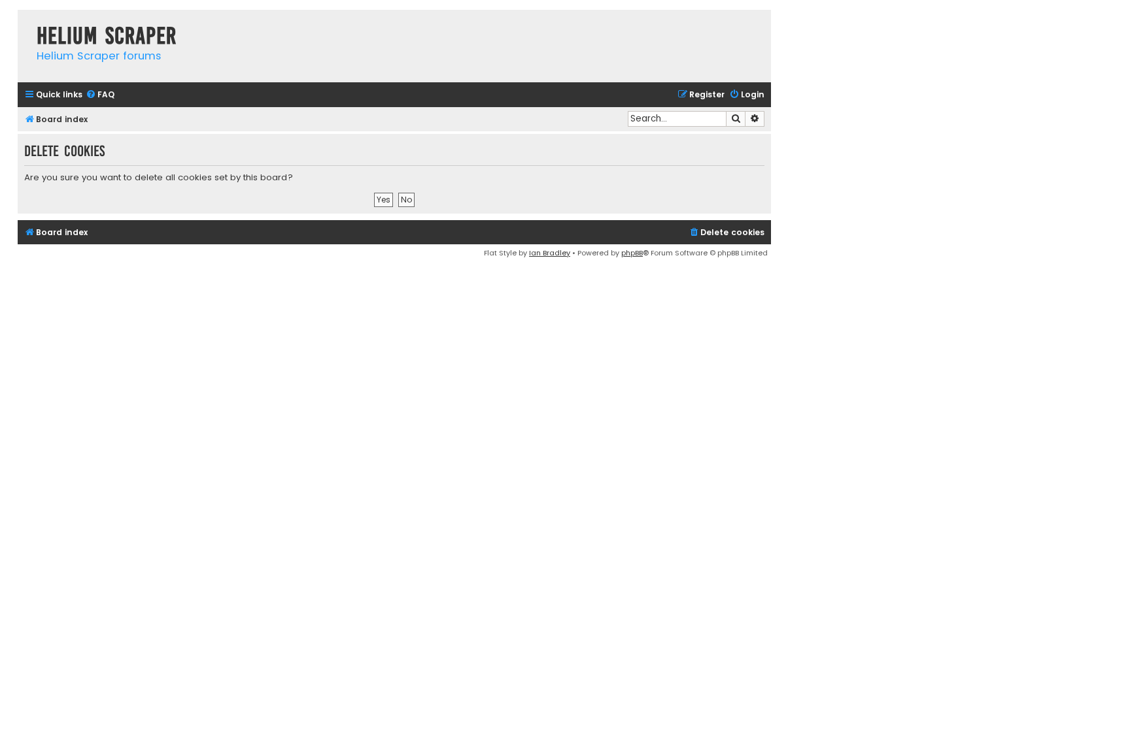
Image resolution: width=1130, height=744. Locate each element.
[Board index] (24, 22)
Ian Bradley (549, 253)
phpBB (632, 253)
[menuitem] (100, 95)
